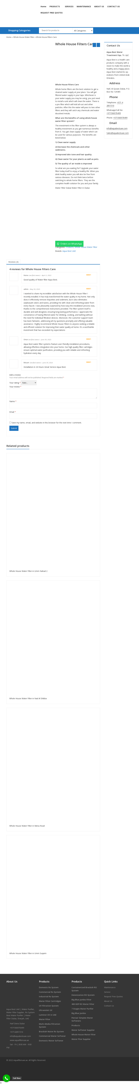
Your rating (15, 382)
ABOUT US (99, 6)
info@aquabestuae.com (117, 128)
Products (70, 247)
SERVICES (69, 6)
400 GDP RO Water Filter (83, 1004)
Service (107, 992)
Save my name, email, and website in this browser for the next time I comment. (47, 422)
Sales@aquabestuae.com (118, 133)
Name (12, 401)
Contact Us (109, 1005)
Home (43, 6)
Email (12, 412)
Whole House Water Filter (23, 37)
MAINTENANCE (84, 6)
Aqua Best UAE (69, 251)
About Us (108, 1001)
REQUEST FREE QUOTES (52, 12)
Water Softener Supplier (83, 1030)
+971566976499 (114, 113)
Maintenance (110, 987)
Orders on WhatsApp (71, 243)
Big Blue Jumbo (79, 1013)
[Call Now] (6, 1078)
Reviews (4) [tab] (13, 262)
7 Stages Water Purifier (82, 1008)
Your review (15, 386)
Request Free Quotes (113, 996)
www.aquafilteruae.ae (19, 1040)
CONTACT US (113, 6)
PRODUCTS (55, 6)
